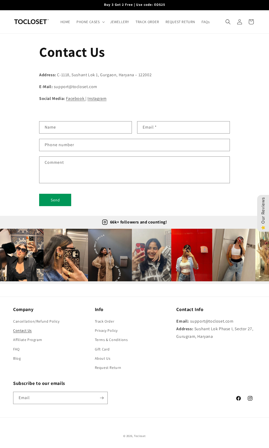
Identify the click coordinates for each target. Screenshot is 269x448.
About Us (103, 358)
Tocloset (140, 436)
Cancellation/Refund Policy (36, 321)
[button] (90, 21)
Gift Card (102, 349)
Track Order (105, 321)
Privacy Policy (106, 330)
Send (55, 199)
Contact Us (22, 330)
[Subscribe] (101, 398)
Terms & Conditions (111, 339)
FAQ (16, 349)
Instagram (96, 98)
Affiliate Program (27, 339)
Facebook (75, 98)
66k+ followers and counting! (138, 222)
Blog (17, 358)
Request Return (108, 367)
